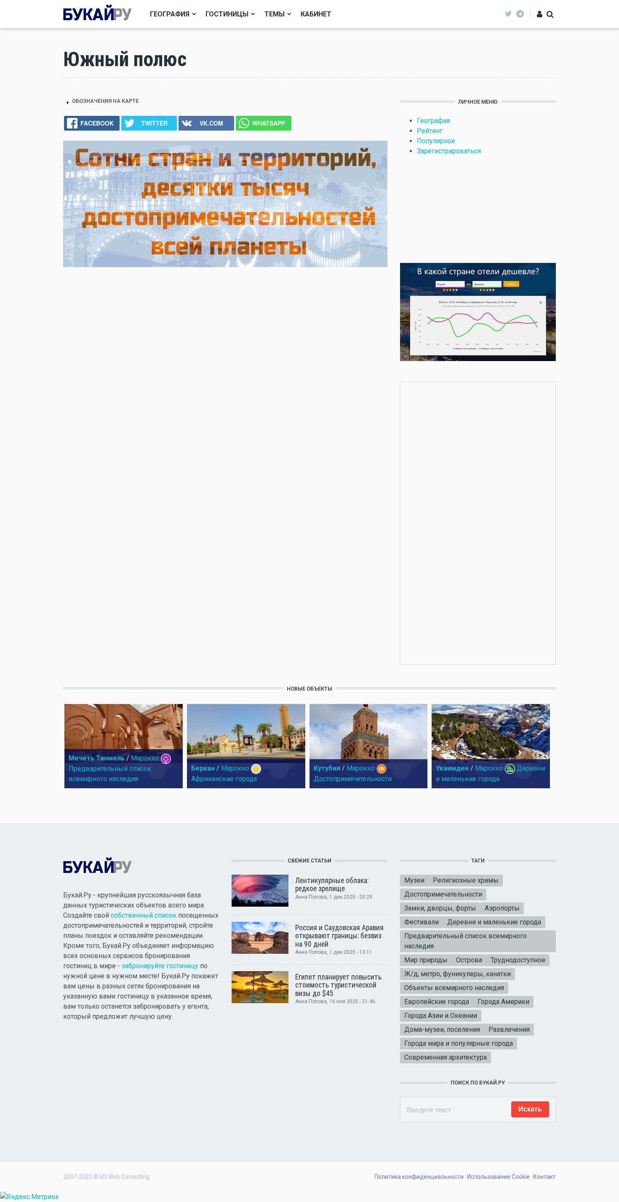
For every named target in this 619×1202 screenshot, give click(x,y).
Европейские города (436, 1002)
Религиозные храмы (466, 880)
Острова (469, 960)
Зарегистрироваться (449, 151)
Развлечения (509, 1029)
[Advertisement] (478, 521)
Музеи (414, 880)
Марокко (145, 758)
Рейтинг (430, 131)
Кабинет (316, 14)
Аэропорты (502, 908)
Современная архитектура (445, 1057)
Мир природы (426, 960)
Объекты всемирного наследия (454, 988)
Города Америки (503, 1002)
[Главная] (97, 14)
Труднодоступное (518, 960)
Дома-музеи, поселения (442, 1029)
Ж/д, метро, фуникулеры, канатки (457, 974)
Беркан (203, 768)
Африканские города (224, 779)
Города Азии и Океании (440, 1016)
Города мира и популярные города (458, 1043)
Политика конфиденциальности (419, 1176)
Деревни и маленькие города (494, 922)
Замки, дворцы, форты (440, 908)
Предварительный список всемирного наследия (465, 941)
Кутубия (327, 768)
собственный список (143, 915)
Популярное (436, 141)
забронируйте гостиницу (160, 966)
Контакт (544, 1176)
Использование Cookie (498, 1176)
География (169, 14)
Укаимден (452, 768)
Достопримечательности (353, 779)
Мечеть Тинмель (97, 758)
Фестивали (421, 922)
